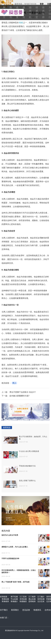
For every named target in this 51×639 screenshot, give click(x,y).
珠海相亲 (5, 601)
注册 (49, 4)
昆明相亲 (32, 601)
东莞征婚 (23, 599)
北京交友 (40, 601)
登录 (42, 4)
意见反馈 (26, 610)
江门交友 (23, 596)
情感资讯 (37, 610)
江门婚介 (40, 596)
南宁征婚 (14, 596)
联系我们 (15, 610)
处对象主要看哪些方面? (19, 396)
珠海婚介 (14, 601)
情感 (21, 22)
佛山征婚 (32, 599)
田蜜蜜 (13, 9)
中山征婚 (14, 599)
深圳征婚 (40, 599)
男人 (14, 383)
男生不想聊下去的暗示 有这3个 (22, 392)
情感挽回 (23, 601)
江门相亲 (32, 596)
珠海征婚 (5, 599)
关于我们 (4, 610)
